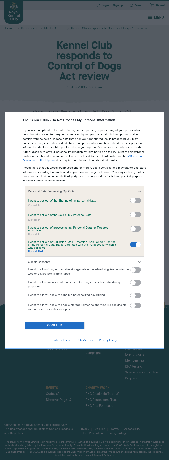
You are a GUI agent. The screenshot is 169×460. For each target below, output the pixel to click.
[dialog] (84, 230)
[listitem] (84, 191)
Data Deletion (61, 340)
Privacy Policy (108, 340)
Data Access (84, 340)
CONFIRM (54, 325)
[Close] (156, 120)
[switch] (135, 200)
